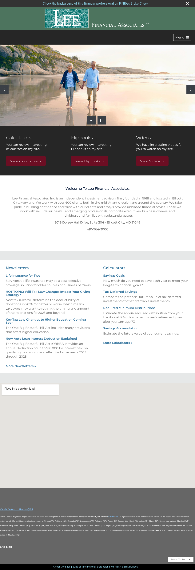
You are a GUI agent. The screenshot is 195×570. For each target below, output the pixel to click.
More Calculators (117, 343)
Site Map (6, 546)
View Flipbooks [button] (88, 161)
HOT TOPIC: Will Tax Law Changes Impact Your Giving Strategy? (48, 293)
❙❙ (101, 120)
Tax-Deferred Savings (120, 292)
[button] (182, 37)
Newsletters (17, 268)
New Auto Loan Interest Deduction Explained (41, 338)
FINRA (111, 517)
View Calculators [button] (24, 161)
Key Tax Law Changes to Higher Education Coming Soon (46, 321)
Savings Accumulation (120, 328)
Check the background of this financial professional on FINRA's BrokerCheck (95, 3)
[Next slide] (190, 89)
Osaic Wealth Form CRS (16, 509)
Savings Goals (114, 275)
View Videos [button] (150, 161)
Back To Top (179, 559)
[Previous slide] (4, 89)
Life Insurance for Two (23, 275)
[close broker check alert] (187, 3)
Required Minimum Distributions (129, 308)
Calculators (114, 268)
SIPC (117, 517)
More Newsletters (21, 366)
